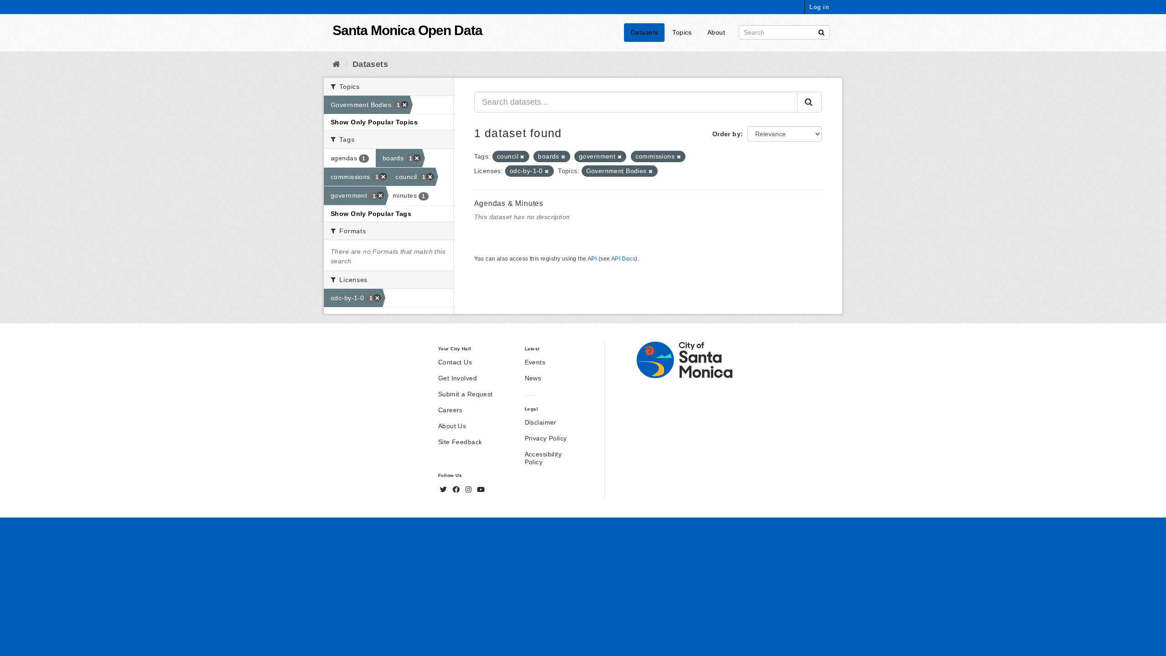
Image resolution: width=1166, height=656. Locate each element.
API (592, 259)
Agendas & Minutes (509, 203)
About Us (452, 426)
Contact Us (455, 362)
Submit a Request (465, 394)
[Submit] (821, 32)
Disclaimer (541, 422)
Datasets (644, 32)
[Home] (336, 64)
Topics (682, 32)
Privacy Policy (546, 438)
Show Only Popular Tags (371, 213)
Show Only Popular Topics (374, 122)
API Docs (623, 259)
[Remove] (522, 156)
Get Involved (457, 378)
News (533, 378)
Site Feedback (460, 442)
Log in (819, 7)
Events (535, 362)
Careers (450, 410)
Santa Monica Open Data (407, 30)
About (716, 32)
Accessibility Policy (543, 458)
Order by (726, 134)
